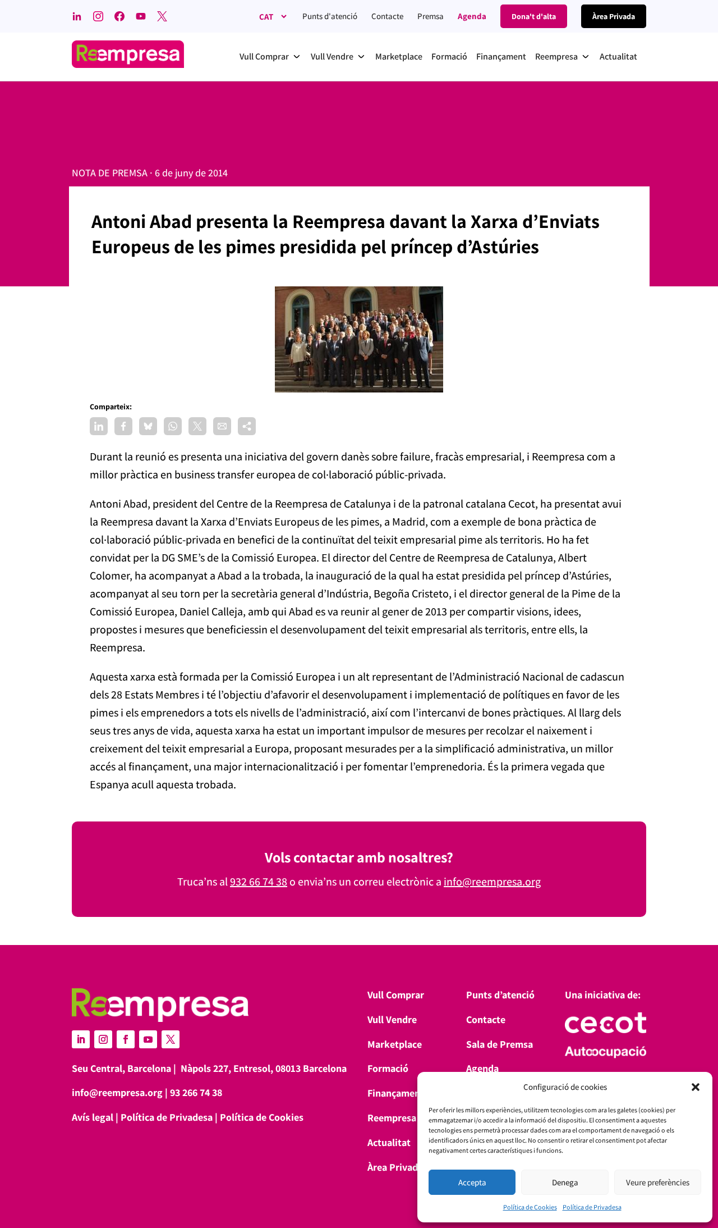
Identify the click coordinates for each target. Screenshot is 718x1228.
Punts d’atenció (500, 994)
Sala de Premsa (499, 1044)
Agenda (472, 16)
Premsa (430, 16)
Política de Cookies (530, 1207)
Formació (387, 1068)
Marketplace (394, 1044)
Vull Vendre (392, 1019)
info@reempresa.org (492, 881)
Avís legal (92, 1117)
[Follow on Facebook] (126, 1039)
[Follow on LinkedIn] (81, 1039)
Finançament (395, 1093)
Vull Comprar (395, 994)
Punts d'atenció (329, 16)
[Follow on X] (171, 1039)
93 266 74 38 (196, 1092)
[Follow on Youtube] (148, 1039)
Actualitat (389, 1142)
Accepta (472, 1182)
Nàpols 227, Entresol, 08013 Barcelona (264, 1068)
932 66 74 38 (258, 881)
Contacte (387, 16)
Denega (565, 1182)
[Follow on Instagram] (103, 1039)
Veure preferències (657, 1182)
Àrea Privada (395, 1167)
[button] (695, 1087)
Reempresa (391, 1117)
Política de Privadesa (592, 1207)
